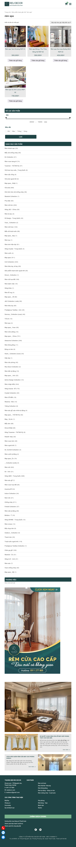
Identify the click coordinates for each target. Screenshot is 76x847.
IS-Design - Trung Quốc (12, 218)
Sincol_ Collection (11, 275)
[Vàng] (22, 131)
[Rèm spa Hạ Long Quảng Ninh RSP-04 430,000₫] (60, 36)
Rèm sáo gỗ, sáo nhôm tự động (15, 410)
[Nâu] (10, 131)
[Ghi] (6, 131)
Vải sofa (7, 187)
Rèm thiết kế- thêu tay (44, 785)
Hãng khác (8, 288)
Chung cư (7, 803)
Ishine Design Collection (13, 380)
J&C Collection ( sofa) (12, 301)
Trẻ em (7, 318)
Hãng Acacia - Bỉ (10, 388)
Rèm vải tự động (10, 332)
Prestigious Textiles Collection (14, 546)
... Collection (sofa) (11, 463)
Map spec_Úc (9, 458)
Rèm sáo (7, 563)
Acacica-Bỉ (8, 489)
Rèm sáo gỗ (9, 480)
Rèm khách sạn (10, 148)
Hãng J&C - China (10, 209)
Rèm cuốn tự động (11, 454)
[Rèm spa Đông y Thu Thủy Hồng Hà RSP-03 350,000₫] (38, 36)
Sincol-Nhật (8, 428)
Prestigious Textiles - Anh (13, 310)
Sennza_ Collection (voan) (13, 314)
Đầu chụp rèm (9, 528)
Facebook (35, 829)
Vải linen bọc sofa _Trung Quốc (15, 170)
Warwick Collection (11, 196)
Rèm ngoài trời (9, 445)
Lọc (20, 137)
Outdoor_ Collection (11, 533)
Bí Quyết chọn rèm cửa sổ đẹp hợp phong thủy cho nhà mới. (54, 737)
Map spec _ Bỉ (9, 297)
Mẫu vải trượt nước (11, 231)
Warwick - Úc (9, 554)
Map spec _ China (10, 336)
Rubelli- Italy (9, 436)
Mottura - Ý (8, 515)
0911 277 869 (10, 787)
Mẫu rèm (7, 423)
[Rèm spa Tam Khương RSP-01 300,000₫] (15, 36)
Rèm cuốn (8, 253)
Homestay (8, 805)
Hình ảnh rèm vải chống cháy (14, 192)
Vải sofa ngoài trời (10, 179)
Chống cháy (9, 502)
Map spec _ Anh (10, 375)
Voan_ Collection (10, 222)
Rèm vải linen (9, 227)
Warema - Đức (9, 401)
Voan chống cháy (10, 568)
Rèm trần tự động (10, 371)
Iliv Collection (9, 157)
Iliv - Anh (7, 471)
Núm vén (7, 498)
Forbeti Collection (10, 506)
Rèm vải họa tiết (10, 279)
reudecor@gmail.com (13, 792)
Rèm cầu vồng (9, 174)
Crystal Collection (10, 393)
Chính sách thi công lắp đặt (13, 826)
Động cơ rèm (9, 349)
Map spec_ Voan (10, 327)
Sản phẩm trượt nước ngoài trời (15, 270)
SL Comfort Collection (12, 450)
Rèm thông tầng (10, 345)
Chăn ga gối (9, 550)
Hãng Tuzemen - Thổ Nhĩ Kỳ (14, 432)
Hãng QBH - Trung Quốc (13, 476)
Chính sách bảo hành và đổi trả (14, 823)
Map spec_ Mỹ (9, 572)
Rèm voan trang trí (11, 161)
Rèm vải (7, 467)
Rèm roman (8, 524)
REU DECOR (9, 583)
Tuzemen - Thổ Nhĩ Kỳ (12, 166)
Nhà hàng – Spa (42, 803)
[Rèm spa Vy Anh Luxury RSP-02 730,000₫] (15, 76)
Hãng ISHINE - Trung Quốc (13, 519)
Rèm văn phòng (10, 362)
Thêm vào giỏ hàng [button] (15, 60)
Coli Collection (9, 262)
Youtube (40, 829)
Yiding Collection (10, 406)
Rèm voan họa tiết (10, 485)
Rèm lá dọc (8, 214)
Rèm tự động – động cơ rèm (46, 790)
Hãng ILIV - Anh (10, 559)
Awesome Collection (11, 340)
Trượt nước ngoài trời (11, 541)
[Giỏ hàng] (66, 4)
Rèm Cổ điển (9, 397)
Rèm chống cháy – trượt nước (47, 793)
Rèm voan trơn (9, 441)
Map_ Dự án (9, 419)
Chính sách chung (38, 816)
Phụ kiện (7, 201)
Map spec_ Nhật (10, 183)
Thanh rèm (8, 537)
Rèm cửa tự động (10, 511)
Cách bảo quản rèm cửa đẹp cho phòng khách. (20, 757)
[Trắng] (15, 131)
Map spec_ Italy (10, 235)
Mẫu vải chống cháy (11, 152)
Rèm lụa (7, 240)
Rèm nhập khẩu (10, 384)
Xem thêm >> (66, 749)
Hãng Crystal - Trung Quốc (13, 249)
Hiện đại (7, 358)
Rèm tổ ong (8, 292)
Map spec (8, 257)
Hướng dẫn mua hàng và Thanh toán (15, 821)
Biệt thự (7, 800)
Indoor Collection (10, 493)
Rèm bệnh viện (10, 284)
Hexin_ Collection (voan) (13, 353)
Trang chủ (8, 12)
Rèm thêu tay (9, 305)
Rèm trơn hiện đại (10, 244)
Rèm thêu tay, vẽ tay (11, 266)
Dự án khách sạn (9, 808)
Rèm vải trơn (9, 205)
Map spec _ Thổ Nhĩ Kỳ (12, 415)
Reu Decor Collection (12, 367)
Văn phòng (41, 800)
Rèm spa (7, 323)
